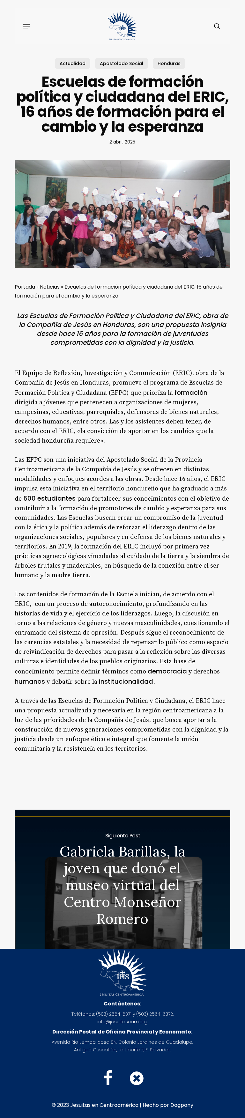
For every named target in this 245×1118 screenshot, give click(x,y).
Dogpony (181, 1105)
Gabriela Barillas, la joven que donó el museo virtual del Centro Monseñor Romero (122, 879)
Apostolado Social (121, 63)
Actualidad (72, 63)
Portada (25, 287)
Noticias (50, 287)
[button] (26, 26)
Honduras (169, 63)
